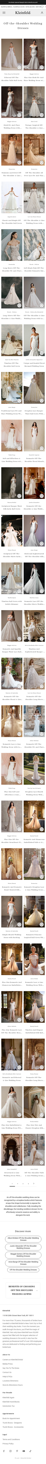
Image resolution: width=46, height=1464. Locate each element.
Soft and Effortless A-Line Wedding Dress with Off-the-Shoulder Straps (12, 460)
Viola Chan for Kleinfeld (11, 74)
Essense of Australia (12, 693)
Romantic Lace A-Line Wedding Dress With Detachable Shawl (34, 984)
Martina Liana (34, 598)
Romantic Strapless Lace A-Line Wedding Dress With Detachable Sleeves (34, 888)
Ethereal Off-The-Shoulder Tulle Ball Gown (11, 78)
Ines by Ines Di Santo (34, 788)
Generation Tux (9, 1406)
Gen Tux (38, 7)
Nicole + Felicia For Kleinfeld (34, 312)
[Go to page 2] (33, 1183)
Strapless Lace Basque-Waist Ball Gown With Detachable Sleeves (34, 412)
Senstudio (12, 264)
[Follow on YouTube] (23, 1451)
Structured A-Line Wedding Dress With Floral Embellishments (12, 1174)
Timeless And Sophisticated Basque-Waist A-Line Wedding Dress (34, 650)
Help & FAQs (7, 1377)
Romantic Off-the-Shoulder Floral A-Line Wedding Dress (11, 698)
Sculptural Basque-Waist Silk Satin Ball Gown (12, 507)
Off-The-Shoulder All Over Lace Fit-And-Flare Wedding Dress (34, 174)
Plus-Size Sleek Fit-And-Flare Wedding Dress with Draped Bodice (34, 79)
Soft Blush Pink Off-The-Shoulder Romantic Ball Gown (34, 269)
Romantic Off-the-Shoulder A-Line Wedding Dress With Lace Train (34, 507)
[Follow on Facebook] (4, 1451)
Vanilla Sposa (12, 598)
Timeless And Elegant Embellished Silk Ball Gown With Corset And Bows (34, 1031)
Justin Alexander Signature (34, 359)
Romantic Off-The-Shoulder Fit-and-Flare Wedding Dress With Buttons (34, 745)
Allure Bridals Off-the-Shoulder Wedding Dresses (23, 1239)
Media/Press (8, 1364)
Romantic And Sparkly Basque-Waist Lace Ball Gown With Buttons (11, 650)
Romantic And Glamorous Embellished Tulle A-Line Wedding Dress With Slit (34, 841)
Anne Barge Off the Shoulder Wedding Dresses (23, 1263)
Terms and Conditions (11, 1439)
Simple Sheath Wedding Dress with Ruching (11, 936)
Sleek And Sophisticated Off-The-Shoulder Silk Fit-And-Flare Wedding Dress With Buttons (34, 555)
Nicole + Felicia (34, 264)
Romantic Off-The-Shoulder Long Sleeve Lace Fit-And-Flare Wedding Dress (34, 1079)
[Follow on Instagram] (10, 1451)
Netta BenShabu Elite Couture (34, 645)
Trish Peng (12, 455)
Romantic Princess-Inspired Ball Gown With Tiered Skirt (34, 936)
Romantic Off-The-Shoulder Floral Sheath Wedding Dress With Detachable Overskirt (34, 460)
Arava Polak (34, 978)
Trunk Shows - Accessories (13, 1427)
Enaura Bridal (12, 502)
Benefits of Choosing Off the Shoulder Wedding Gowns (22, 1290)
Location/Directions (10, 1381)
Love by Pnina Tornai (34, 217)
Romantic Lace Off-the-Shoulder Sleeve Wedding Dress (34, 603)
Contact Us (7, 1372)
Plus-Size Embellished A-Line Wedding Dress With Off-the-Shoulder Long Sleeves (12, 1126)
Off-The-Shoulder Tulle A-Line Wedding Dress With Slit (34, 1174)
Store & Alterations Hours (13, 1385)
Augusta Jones (12, 217)
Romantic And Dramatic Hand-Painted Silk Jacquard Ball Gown (12, 888)
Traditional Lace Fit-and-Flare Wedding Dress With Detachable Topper (11, 412)
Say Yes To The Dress (11, 1368)
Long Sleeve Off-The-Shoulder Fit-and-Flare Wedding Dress (11, 269)
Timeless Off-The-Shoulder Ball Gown (12, 364)
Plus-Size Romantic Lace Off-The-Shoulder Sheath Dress (11, 1031)
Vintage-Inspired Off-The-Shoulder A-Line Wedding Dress (34, 126)
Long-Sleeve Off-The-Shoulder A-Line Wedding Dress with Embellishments (11, 317)
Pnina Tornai (12, 550)
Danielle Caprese (34, 455)
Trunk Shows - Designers (12, 1423)
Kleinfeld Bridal (6, 7)
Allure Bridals (34, 740)
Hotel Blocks (30, 7)
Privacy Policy (8, 1444)
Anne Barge (11, 407)
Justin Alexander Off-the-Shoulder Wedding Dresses (23, 1247)
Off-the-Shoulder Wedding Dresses (23, 1270)
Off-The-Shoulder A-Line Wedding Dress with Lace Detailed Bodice (34, 317)
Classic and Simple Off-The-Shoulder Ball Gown (12, 221)
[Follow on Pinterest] (17, 1451)
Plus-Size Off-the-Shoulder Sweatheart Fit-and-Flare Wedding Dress (11, 841)
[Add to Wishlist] (19, 67)
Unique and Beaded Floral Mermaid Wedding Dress (34, 364)
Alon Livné (34, 121)
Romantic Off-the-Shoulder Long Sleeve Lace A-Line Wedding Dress (34, 698)
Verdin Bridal (34, 1121)
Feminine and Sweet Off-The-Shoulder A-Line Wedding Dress (12, 174)
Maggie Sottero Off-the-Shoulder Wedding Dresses (23, 1255)
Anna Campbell (12, 1169)
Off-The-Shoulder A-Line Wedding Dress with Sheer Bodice (34, 222)
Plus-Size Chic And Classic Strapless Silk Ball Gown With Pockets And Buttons (34, 1126)
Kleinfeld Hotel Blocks (11, 1402)
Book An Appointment (11, 1418)
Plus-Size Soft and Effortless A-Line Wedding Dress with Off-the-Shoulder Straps (12, 793)
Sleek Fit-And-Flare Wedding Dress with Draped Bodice (12, 126)
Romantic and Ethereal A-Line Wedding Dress (11, 1078)
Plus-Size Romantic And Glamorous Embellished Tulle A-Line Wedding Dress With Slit (12, 984)
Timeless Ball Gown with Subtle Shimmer (12, 602)
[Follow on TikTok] (30, 1451)
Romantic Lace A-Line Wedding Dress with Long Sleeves (11, 745)
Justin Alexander (34, 502)
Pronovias (12, 169)
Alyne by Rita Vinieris (12, 359)
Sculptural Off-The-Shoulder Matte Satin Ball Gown (12, 555)
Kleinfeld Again (18, 7)
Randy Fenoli (34, 836)
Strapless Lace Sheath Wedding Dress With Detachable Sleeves (34, 793)
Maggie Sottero (34, 74)
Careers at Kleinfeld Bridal (13, 1360)
